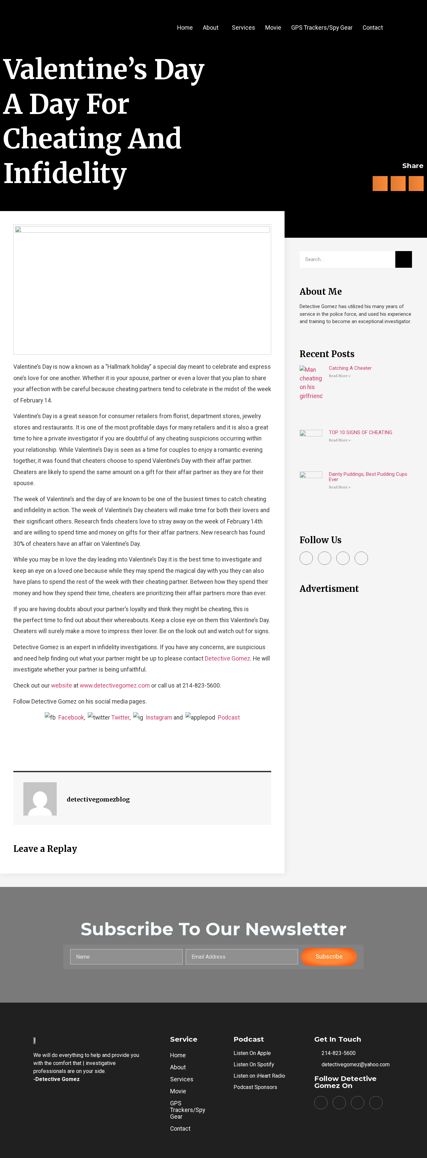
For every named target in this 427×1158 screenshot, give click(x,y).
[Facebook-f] (306, 558)
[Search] (403, 259)
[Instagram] (324, 558)
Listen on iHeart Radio (259, 1076)
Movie (273, 27)
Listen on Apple (252, 1053)
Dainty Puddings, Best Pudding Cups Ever (368, 476)
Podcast (229, 717)
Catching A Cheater (350, 368)
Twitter (120, 717)
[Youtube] (361, 558)
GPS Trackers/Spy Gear (322, 27)
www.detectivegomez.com (115, 685)
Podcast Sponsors (255, 1087)
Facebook (71, 717)
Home (185, 27)
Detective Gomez (227, 658)
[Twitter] (343, 558)
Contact (373, 27)
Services (243, 27)
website (61, 685)
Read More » (340, 376)
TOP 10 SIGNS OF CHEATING (360, 432)
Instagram (159, 717)
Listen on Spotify (254, 1064)
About (211, 27)
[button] (212, 28)
